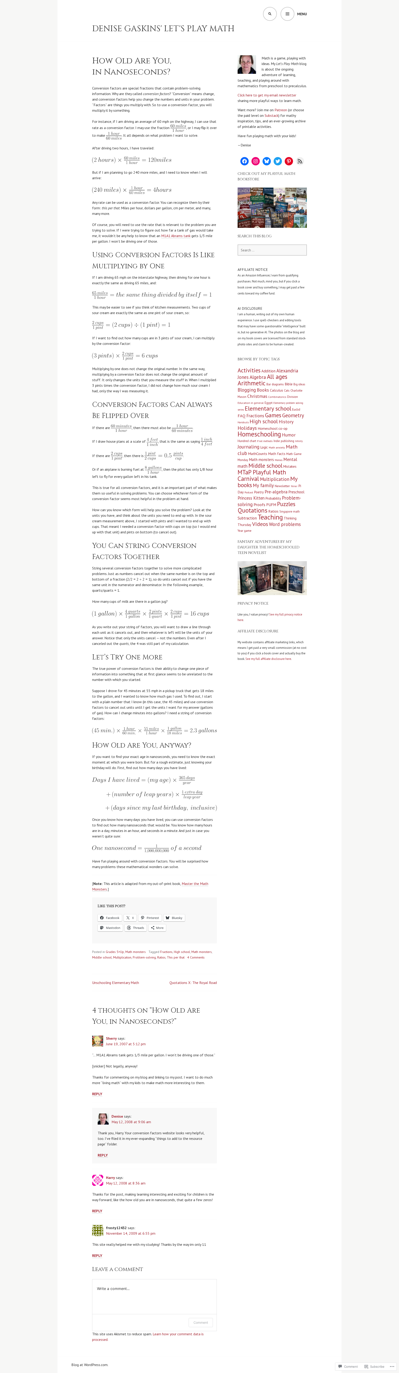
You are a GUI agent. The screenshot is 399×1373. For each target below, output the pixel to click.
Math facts (276, 453)
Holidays (247, 428)
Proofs (259, 504)
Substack (271, 115)
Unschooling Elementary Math (115, 982)
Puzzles (286, 504)
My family (263, 485)
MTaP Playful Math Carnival (262, 475)
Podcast (249, 492)
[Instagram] (255, 161)
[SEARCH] (270, 14)
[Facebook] (244, 161)
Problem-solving (144, 957)
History (286, 422)
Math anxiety (277, 447)
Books (263, 390)
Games (273, 415)
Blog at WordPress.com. (89, 1364)
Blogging (247, 390)
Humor (289, 435)
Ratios (161, 957)
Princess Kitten (251, 498)
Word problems (285, 524)
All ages (277, 376)
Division (292, 397)
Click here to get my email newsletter (267, 95)
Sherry (111, 1038)
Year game (244, 531)
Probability (273, 498)
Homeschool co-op (272, 428)
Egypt (268, 403)
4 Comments (196, 957)
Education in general (251, 403)
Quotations (252, 510)
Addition (268, 371)
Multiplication (122, 957)
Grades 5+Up (115, 952)
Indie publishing (283, 441)
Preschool (296, 492)
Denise (117, 1116)
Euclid (296, 409)
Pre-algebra (276, 492)
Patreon (281, 110)
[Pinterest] (289, 161)
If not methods (264, 441)
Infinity (299, 441)
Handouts (243, 422)
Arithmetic (252, 383)
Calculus (276, 390)
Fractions (166, 952)
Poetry (259, 492)
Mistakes (289, 466)
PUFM (271, 504)
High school (182, 952)
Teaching (270, 517)
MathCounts (257, 453)
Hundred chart (247, 441)
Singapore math (289, 511)
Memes (278, 460)
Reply (97, 1094)
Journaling (248, 447)
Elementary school (268, 408)
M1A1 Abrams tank (175, 235)
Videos (260, 524)
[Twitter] (278, 161)
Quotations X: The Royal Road (193, 982)
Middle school (102, 957)
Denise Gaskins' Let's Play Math (163, 28)
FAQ (241, 415)
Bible (289, 384)
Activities (249, 370)
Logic (264, 447)
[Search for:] (272, 250)
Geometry (293, 415)
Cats (287, 391)
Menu (302, 14)
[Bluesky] (267, 161)
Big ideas (299, 384)
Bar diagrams (275, 384)
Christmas (257, 396)
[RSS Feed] (300, 161)
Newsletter (282, 486)
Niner (294, 486)
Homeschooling (259, 434)
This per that (175, 957)
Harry (110, 1177)
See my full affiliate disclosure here (268, 659)
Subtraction (247, 518)
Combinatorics (277, 397)
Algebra (258, 377)
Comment (200, 1322)
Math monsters (135, 952)
